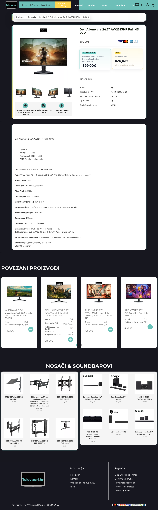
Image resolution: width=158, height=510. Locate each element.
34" (26, 325)
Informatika (31, 17)
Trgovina (90, 5)
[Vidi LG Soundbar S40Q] (118, 419)
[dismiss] (53, 3)
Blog (133, 5)
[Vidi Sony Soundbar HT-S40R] (118, 384)
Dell (112, 88)
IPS (111, 101)
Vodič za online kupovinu (82, 483)
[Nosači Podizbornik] (110, 5)
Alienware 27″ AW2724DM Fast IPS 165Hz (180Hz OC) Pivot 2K (98, 314)
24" (111, 96)
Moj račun (75, 475)
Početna (19, 17)
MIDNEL (55, 505)
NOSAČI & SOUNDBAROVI (79, 366)
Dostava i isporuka (124, 479)
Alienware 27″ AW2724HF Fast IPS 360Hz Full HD (136, 313)
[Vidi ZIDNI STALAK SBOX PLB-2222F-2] (39, 428)
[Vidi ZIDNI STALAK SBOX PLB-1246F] (65, 428)
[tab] (76, 345)
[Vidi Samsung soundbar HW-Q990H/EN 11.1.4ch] (144, 419)
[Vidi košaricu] (152, 5)
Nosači (105, 5)
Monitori (79, 5)
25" (115, 96)
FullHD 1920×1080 (118, 92)
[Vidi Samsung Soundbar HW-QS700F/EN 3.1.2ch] (92, 384)
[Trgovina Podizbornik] (97, 5)
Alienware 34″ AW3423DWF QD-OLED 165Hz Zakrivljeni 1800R (18, 314)
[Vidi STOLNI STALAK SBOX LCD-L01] (13, 384)
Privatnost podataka (125, 483)
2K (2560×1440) (68, 323)
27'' (71, 328)
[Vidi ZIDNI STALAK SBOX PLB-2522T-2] (65, 384)
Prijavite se (36, 5)
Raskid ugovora (122, 491)
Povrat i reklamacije (124, 487)
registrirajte (46, 5)
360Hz (113, 105)
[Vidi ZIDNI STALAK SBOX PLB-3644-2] (13, 428)
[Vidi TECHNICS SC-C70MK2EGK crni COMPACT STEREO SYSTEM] (92, 419)
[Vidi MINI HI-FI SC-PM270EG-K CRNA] (144, 384)
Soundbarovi (121, 5)
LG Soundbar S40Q (118, 432)
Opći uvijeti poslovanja (126, 475)
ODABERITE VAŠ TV (63, 4)
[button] (68, 31)
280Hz (70, 335)
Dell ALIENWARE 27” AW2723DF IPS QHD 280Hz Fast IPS (57, 313)
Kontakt (74, 479)
